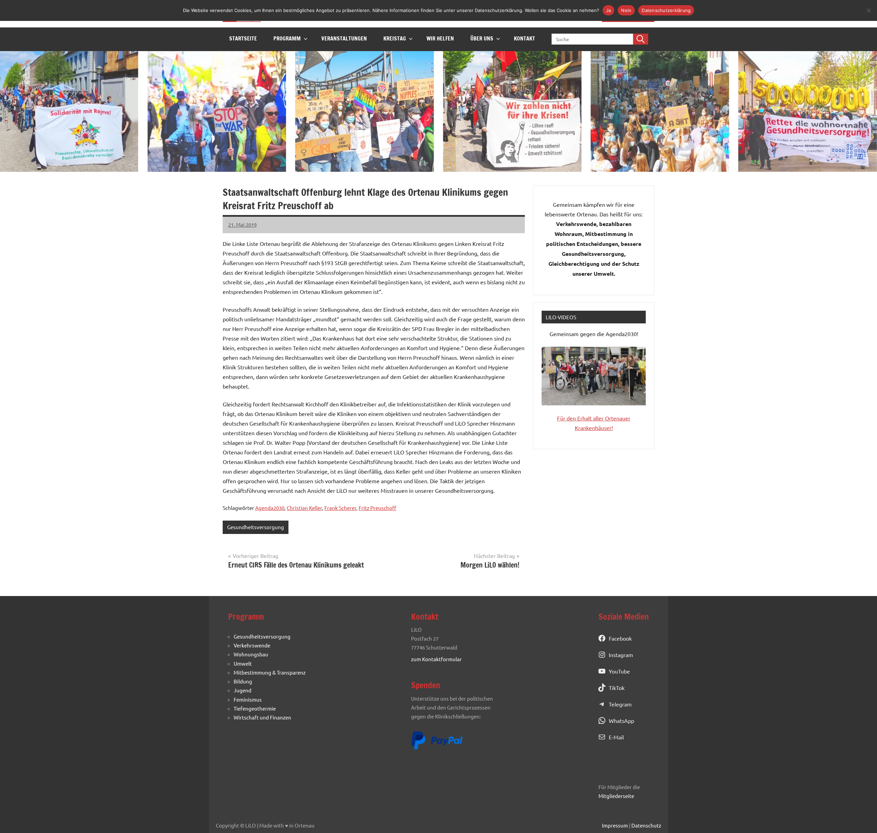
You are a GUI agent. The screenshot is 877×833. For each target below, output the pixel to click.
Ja (608, 10)
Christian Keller (304, 507)
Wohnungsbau (251, 654)
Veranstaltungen (344, 38)
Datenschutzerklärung (666, 10)
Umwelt (243, 663)
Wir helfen (440, 38)
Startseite (243, 38)
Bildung (243, 681)
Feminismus (248, 699)
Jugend (242, 690)
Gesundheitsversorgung (255, 527)
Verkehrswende (252, 645)
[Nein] (868, 10)
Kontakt (524, 38)
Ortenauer (617, 418)
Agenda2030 (269, 507)
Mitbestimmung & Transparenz (270, 672)
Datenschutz (646, 825)
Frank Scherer (340, 507)
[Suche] (640, 39)
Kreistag (394, 38)
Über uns (481, 38)
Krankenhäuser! (594, 427)
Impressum (615, 825)
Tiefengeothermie (255, 708)
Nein (626, 10)
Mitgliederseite (616, 796)
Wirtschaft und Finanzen (262, 717)
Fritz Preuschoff (377, 507)
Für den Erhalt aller (581, 418)
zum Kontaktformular (436, 659)
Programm (287, 38)
